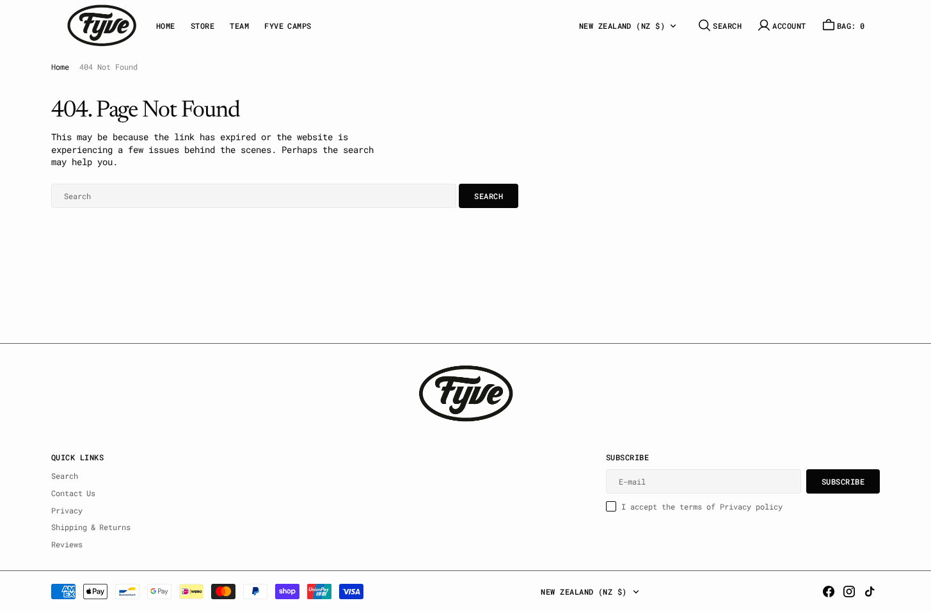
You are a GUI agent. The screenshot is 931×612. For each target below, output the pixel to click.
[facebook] (828, 591)
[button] (781, 25)
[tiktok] (869, 591)
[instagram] (849, 591)
